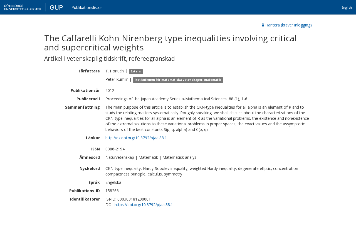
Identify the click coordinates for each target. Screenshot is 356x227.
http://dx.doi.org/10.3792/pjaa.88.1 (136, 137)
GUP (56, 7)
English (347, 7)
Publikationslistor (86, 7)
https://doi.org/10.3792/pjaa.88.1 (144, 204)
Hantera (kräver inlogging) (288, 25)
